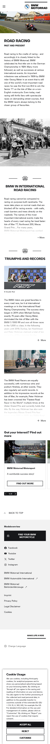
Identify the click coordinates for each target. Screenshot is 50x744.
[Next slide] (15, 493)
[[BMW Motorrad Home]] (36, 6)
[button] (4, 6)
